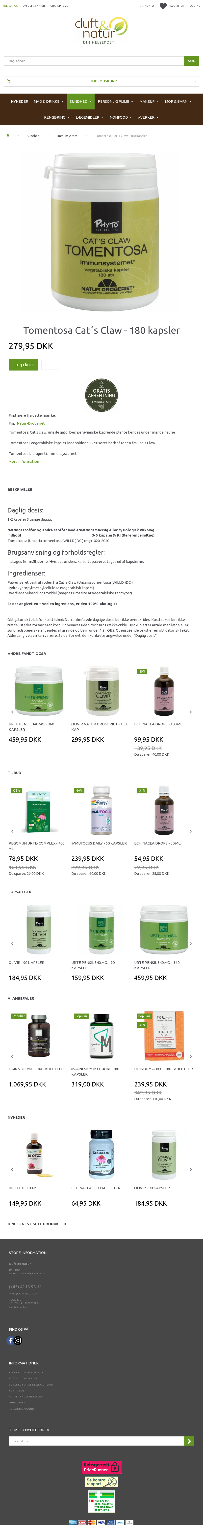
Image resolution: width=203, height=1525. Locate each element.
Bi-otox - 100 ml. (24, 1188)
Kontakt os (10, 5)
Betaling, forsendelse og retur (31, 1384)
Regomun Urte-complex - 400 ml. (36, 845)
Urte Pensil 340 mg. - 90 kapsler (93, 965)
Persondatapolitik (21, 1408)
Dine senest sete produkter (37, 1224)
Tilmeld (189, 1441)
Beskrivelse (20, 489)
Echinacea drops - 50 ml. (157, 843)
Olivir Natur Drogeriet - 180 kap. (99, 726)
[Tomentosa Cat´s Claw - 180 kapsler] (101, 232)
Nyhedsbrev (17, 1402)
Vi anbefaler (21, 998)
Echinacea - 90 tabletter (95, 1188)
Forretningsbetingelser (26, 1396)
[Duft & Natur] (101, 30)
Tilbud (14, 773)
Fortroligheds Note (23, 1378)
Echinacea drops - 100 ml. (158, 724)
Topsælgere (21, 892)
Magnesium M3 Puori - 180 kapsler (95, 1071)
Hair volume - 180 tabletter (36, 1069)
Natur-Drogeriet (31, 423)
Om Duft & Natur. (34, 5)
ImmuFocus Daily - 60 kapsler (99, 843)
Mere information (24, 461)
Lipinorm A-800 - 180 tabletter (163, 1069)
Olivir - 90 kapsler (26, 962)
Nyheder (16, 1117)
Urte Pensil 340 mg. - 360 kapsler (31, 726)
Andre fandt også (27, 653)
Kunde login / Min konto (26, 1372)
